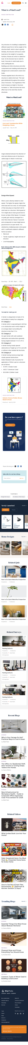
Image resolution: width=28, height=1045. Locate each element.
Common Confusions (19, 1000)
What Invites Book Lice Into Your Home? (13, 834)
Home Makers (14, 553)
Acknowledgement (5, 1022)
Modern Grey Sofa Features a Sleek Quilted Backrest (3, 550)
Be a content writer (5, 998)
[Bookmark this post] (12, 25)
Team (2, 1011)
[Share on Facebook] (8, 25)
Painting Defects (7, 648)
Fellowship (3, 1002)
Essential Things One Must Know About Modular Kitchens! (13, 925)
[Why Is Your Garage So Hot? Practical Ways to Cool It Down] (14, 726)
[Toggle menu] (26, 3)
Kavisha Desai (7, 954)
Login (8, 3)
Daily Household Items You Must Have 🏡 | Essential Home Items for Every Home (13, 860)
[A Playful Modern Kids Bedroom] (15, 548)
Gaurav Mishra (7, 770)
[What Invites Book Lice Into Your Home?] (14, 824)
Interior (3, 735)
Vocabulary (17, 1007)
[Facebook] (23, 1014)
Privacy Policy (10, 1038)
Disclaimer (3, 1038)
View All (23, 536)
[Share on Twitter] (2, 25)
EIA (10, 307)
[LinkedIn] (18, 1014)
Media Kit (17, 998)
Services (3, 1005)
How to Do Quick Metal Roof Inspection (13, 579)
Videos (16, 1005)
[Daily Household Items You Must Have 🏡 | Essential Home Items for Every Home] (14, 849)
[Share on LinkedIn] (5, 25)
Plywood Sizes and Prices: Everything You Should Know (12, 951)
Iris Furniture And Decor (4, 553)
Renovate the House (21, 496)
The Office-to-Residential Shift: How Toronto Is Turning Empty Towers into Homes (13, 765)
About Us (3, 1017)
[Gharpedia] (7, 991)
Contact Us (3, 1020)
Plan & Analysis (18, 1002)
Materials (4, 948)
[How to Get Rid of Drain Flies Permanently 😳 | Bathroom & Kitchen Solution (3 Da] (14, 876)
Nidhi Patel (6, 742)
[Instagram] (20, 1014)
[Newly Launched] (14, 516)
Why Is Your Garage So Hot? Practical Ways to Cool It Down (13, 738)
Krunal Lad (5, 402)
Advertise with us (5, 1000)
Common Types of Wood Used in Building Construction (13, 978)
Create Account (16, 2)
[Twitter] (15, 1013)
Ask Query (9, 425)
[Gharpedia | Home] (2, 3)
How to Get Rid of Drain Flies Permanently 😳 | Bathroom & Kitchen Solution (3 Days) (12, 886)
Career (2, 1013)
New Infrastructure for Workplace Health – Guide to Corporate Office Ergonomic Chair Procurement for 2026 (12, 794)
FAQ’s (2, 1015)
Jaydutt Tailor (6, 19)
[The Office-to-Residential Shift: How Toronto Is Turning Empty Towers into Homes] (14, 752)
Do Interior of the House (7, 496)
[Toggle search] (23, 3)
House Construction (7, 14)
